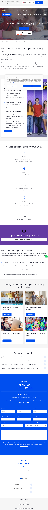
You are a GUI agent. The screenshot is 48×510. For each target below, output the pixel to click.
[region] (24, 82)
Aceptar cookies (37, 86)
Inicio (3, 41)
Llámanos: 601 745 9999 (24, 470)
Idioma (3, 422)
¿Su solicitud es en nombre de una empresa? (40, 415)
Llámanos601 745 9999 (22, 10)
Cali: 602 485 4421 (23, 475)
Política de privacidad (16, 82)
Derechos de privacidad (12, 86)
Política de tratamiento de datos (36, 400)
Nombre (3, 408)
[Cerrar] (41, 76)
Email (34, 408)
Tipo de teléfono (5, 416)
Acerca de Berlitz (18, 488)
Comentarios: (4, 429)
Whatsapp (29, 387)
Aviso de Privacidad (24, 402)
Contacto (16, 492)
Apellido (19, 408)
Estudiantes (16, 484)
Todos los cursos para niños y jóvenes (14, 41)
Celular (19, 416)
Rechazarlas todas (27, 86)
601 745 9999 (24, 384)
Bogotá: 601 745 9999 (23, 473)
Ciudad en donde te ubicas (31, 422)
